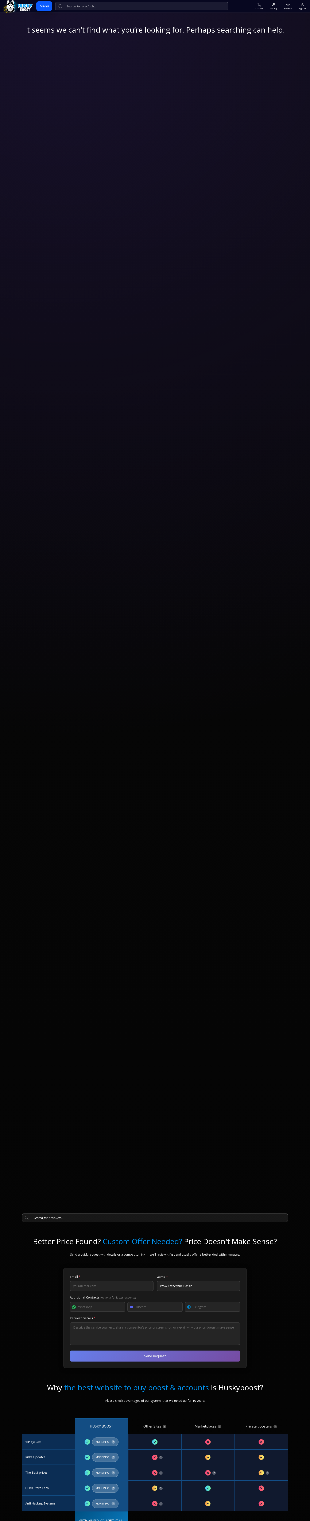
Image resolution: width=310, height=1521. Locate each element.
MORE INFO (105, 1440)
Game (162, 1277)
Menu (44, 6)
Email (75, 1277)
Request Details (83, 1318)
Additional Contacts (103, 1297)
